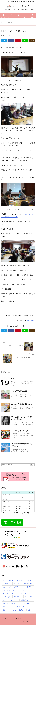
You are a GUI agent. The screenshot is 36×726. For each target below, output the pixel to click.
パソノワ (14, 378)
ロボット (28, 597)
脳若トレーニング (28, 315)
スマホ (24, 590)
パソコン (24, 593)
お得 (29, 580)
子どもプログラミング (10, 603)
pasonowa (30, 320)
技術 (5, 607)
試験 (21, 610)
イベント (27, 587)
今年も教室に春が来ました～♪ (21, 391)
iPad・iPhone (18, 315)
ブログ (12, 22)
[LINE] (25, 40)
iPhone (20, 580)
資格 (30, 610)
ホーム (4, 22)
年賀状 (27, 603)
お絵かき (28, 583)
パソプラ (6, 597)
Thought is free (28, 621)
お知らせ (16, 583)
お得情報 (6, 583)
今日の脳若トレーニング (19, 431)
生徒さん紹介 (22, 607)
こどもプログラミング (10, 587)
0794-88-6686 (10, 1)
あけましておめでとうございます (22, 404)
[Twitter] (4, 40)
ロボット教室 (8, 600)
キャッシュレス (8, 590)
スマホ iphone (8, 593)
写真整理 (24, 600)
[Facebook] (11, 40)
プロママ (17, 597)
